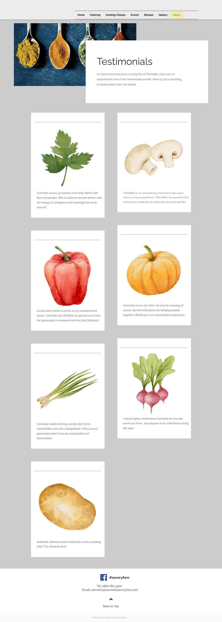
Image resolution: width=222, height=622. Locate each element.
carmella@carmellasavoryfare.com (114, 589)
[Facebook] (103, 577)
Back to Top (111, 606)
